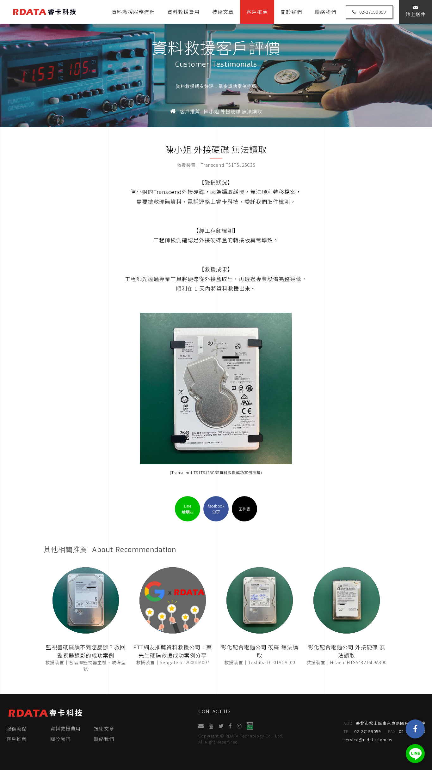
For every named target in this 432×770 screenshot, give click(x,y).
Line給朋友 (188, 509)
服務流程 (16, 728)
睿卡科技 (44, 12)
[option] (216, 63)
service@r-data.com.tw (367, 740)
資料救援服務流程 (133, 11)
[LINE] (415, 753)
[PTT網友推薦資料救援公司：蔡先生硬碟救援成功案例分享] (172, 600)
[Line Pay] (249, 726)
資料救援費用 (183, 11)
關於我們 (291, 11)
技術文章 (223, 11)
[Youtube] (211, 726)
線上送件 (415, 14)
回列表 (244, 509)
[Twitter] (221, 726)
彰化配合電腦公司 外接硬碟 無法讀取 (346, 651)
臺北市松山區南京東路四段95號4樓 (384, 723)
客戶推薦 (257, 11)
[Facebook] (415, 728)
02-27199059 (372, 12)
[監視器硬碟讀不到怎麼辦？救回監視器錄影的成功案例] (85, 600)
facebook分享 (216, 509)
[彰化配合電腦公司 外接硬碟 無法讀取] (346, 600)
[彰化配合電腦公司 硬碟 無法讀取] (259, 600)
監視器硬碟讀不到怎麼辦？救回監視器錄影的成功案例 (86, 651)
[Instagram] (239, 726)
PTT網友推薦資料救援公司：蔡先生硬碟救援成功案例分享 (172, 651)
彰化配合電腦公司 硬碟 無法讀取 (259, 651)
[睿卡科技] (173, 111)
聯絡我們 (325, 11)
